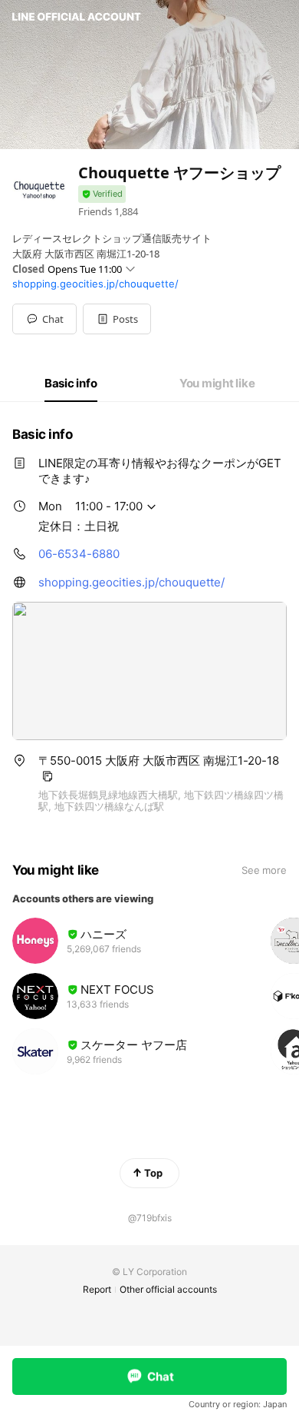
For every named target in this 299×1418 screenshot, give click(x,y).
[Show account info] (102, 194)
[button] (117, 319)
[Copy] (47, 776)
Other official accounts (168, 1289)
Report (97, 1289)
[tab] (70, 383)
